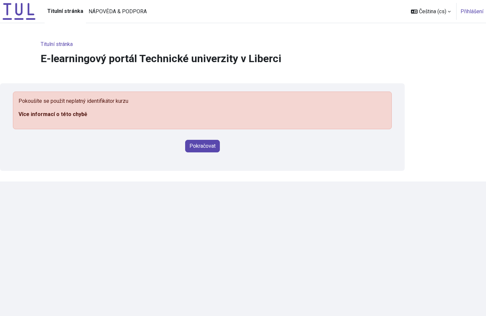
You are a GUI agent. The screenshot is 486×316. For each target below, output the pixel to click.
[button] (431, 11)
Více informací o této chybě (53, 114)
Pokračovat (202, 146)
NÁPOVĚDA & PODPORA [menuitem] (118, 11)
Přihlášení (472, 11)
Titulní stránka (57, 44)
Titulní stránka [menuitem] (65, 11)
